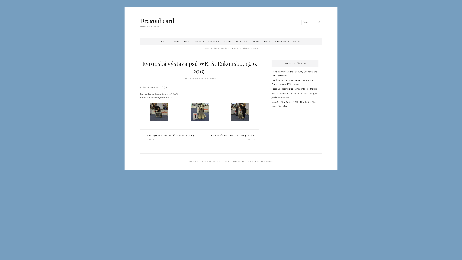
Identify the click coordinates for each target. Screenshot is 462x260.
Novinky (175, 41)
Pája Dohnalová (209, 79)
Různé (267, 41)
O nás (186, 41)
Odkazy (255, 41)
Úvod (163, 41)
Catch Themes (266, 161)
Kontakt (297, 41)
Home (206, 48)
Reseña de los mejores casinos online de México (294, 89)
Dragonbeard (157, 20)
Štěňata (227, 41)
